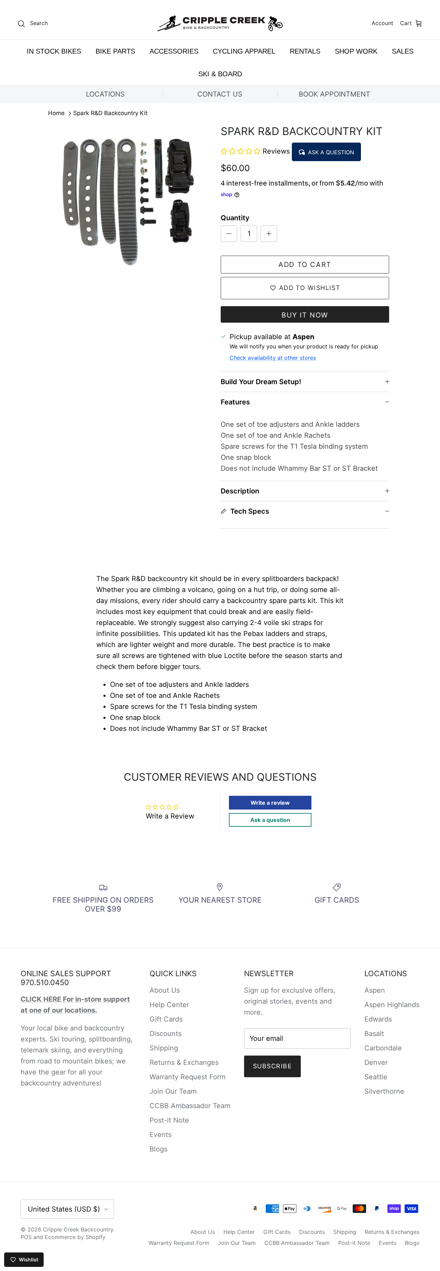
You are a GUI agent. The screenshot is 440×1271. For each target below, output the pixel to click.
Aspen (374, 990)
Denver (376, 1062)
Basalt (374, 1033)
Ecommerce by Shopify (75, 1237)
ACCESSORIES (174, 51)
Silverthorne (384, 1091)
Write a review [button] (270, 802)
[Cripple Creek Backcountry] (220, 23)
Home (56, 113)
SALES (403, 51)
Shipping (164, 1048)
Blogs (158, 1149)
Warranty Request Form (188, 1077)
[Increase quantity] (269, 233)
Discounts (166, 1033)
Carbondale (383, 1048)
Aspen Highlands (391, 1005)
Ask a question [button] (270, 819)
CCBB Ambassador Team (190, 1106)
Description (240, 491)
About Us (165, 990)
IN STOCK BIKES (54, 51)
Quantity (235, 218)
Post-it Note (169, 1120)
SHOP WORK (356, 51)
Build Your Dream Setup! (261, 382)
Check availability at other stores (273, 357)
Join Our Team (173, 1091)
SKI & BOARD (220, 74)
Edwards (378, 1019)
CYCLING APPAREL (244, 51)
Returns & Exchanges (184, 1062)
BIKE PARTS (115, 51)
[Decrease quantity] (229, 233)
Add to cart (304, 264)
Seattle (375, 1077)
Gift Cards (166, 1019)
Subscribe (272, 1066)
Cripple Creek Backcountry (78, 1229)
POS (26, 1237)
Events (161, 1134)
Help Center (169, 1005)
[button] (242, 151)
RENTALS (305, 51)
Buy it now (305, 315)
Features (235, 402)
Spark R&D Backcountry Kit (110, 113)
